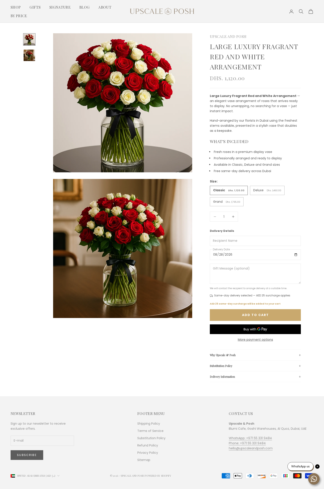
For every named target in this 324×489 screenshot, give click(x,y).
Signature (60, 7)
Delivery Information (222, 376)
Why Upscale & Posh (223, 355)
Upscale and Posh (228, 36)
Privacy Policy (147, 452)
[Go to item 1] (29, 39)
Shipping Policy (148, 423)
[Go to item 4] (29, 55)
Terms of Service (150, 431)
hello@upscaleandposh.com (251, 448)
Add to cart (255, 315)
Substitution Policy (221, 366)
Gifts (35, 7)
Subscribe (27, 455)
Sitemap (143, 460)
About (104, 7)
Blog (84, 7)
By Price (19, 15)
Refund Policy (147, 445)
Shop (16, 7)
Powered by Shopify (158, 475)
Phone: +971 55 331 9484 (247, 443)
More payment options (255, 339)
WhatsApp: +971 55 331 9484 (250, 438)
